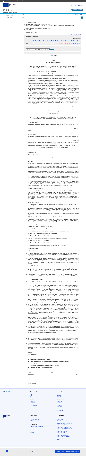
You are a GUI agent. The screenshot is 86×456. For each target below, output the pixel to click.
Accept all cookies (60, 451)
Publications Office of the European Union (20, 393)
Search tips (20, 19)
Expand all (74, 34)
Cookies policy (32, 402)
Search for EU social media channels (36, 426)
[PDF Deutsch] (41, 44)
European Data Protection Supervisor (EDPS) (65, 433)
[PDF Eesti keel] (43, 44)
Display (52, 49)
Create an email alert (10, 15)
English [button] (80, 5)
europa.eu (11, 417)
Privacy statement (33, 405)
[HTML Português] (70, 42)
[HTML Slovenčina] (74, 42)
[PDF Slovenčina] (74, 44)
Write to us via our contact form (35, 420)
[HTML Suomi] (78, 42)
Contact (31, 395)
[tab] (52, 36)
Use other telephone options (35, 419)
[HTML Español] (35, 42)
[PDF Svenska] (80, 44)
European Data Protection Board (62, 435)
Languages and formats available (32, 36)
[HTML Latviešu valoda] (57, 42)
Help (77, 14)
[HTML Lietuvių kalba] (59, 42)
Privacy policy (32, 432)
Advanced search (80, 19)
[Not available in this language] (33, 42)
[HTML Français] (49, 42)
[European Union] (6, 416)
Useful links (59, 396)
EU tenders (59, 402)
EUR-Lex (7, 10)
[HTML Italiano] (55, 42)
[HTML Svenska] (80, 42)
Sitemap (31, 396)
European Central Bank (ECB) (62, 424)
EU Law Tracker (60, 410)
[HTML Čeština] (37, 42)
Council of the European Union (62, 420)
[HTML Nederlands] (66, 42)
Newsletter (59, 395)
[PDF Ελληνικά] (45, 44)
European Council (60, 419)
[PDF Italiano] (55, 44)
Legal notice (32, 401)
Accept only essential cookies (72, 451)
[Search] (82, 18)
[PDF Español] (35, 44)
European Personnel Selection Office (63, 436)
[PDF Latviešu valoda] (57, 44)
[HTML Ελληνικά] (45, 42)
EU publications (60, 406)
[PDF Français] (49, 44)
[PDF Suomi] (78, 44)
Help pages (32, 394)
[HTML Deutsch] (41, 42)
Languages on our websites (35, 431)
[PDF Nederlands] (66, 44)
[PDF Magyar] (61, 44)
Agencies (58, 439)
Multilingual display (30, 46)
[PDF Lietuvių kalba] (59, 44)
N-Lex (58, 409)
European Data (59, 401)
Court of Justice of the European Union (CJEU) (65, 423)
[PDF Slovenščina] (76, 44)
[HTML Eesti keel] (43, 42)
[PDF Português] (70, 44)
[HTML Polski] (68, 42)
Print (81, 14)
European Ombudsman (61, 432)
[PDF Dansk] (39, 44)
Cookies (31, 435)
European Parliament (60, 418)
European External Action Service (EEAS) (64, 427)
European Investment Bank (62, 431)
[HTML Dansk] (39, 42)
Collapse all (79, 34)
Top (26, 384)
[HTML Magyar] (61, 42)
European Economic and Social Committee (64, 428)
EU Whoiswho (59, 405)
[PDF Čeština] (37, 44)
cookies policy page (28, 451)
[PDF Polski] (68, 44)
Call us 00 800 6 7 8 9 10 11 (35, 418)
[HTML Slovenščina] (76, 42)
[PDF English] (47, 44)
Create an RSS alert (9, 17)
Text (26, 52)
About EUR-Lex (59, 394)
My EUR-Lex (73, 5)
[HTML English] (47, 42)
